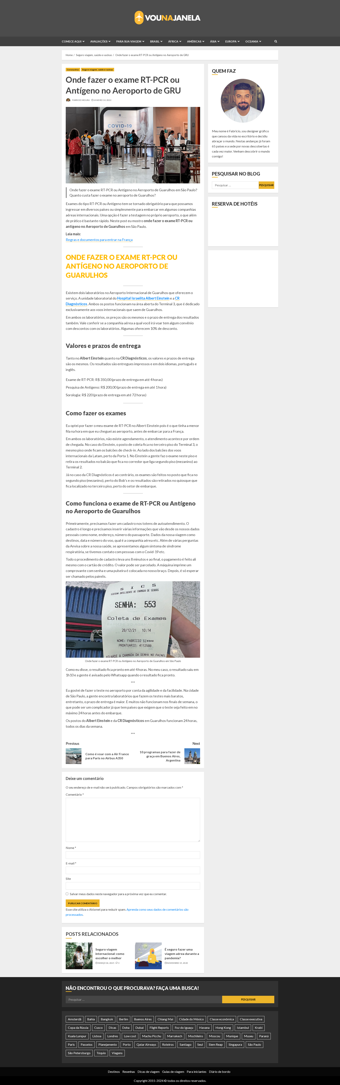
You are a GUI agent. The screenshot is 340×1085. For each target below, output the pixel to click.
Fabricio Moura (81, 100)
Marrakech (174, 1036)
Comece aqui (71, 41)
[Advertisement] (243, 278)
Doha (125, 1027)
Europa (231, 41)
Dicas (112, 1027)
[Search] (275, 41)
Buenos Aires (143, 1019)
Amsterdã (74, 1019)
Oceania (251, 41)
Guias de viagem (173, 1071)
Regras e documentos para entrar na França (99, 239)
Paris (71, 1044)
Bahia (91, 1019)
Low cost (130, 1036)
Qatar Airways (146, 1044)
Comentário (75, 794)
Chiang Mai (165, 1019)
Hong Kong (223, 1027)
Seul (200, 1044)
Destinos (114, 1071)
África (173, 41)
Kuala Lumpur (77, 1036)
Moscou (214, 1036)
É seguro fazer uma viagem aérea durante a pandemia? (182, 953)
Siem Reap (216, 1044)
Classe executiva (251, 1019)
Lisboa (96, 1036)
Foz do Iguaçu (184, 1027)
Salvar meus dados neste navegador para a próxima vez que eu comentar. (118, 894)
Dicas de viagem (149, 1071)
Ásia (213, 41)
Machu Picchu (151, 1036)
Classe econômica (222, 1019)
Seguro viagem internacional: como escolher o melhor (109, 953)
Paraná (264, 1036)
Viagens (117, 1053)
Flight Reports (159, 1027)
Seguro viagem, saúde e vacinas (97, 69)
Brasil (154, 41)
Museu (248, 1036)
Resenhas (128, 1071)
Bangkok (107, 1019)
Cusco (98, 1027)
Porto (127, 1044)
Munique (232, 1036)
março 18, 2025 (106, 963)
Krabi (258, 1027)
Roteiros (168, 1044)
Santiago (185, 1044)
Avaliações (98, 41)
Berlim (123, 1019)
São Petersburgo (79, 1053)
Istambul (243, 1027)
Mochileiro (195, 1036)
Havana (204, 1027)
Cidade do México (191, 1019)
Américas (194, 41)
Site (68, 878)
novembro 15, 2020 (177, 963)
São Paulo (254, 1044)
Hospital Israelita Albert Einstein (143, 298)
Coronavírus (73, 69)
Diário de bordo (219, 1071)
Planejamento (107, 1044)
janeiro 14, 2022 (102, 100)
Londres (112, 1036)
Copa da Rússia (78, 1027)
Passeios (86, 1044)
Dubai (139, 1027)
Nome (71, 848)
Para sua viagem (128, 41)
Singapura (235, 1044)
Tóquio (101, 1053)
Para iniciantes (196, 1071)
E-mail (71, 863)
